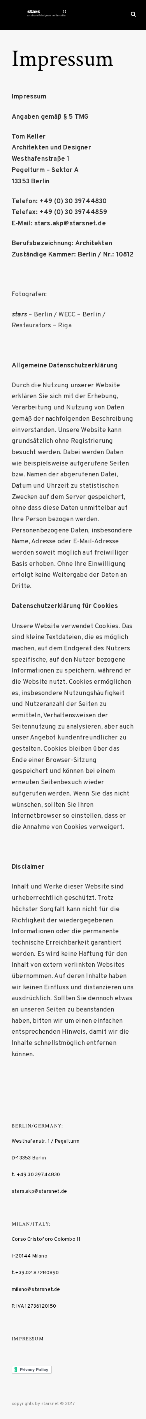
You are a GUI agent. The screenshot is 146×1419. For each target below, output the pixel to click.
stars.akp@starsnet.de (39, 1191)
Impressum (28, 1339)
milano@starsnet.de (36, 1289)
